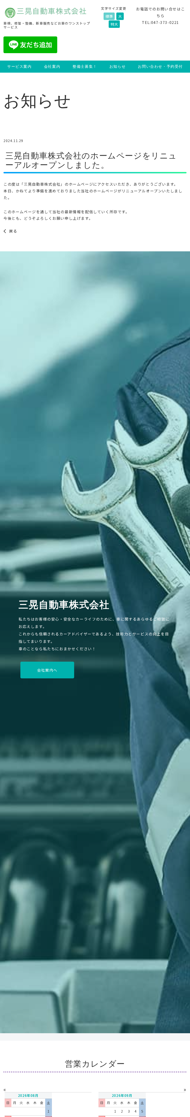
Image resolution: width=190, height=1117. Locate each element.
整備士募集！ (85, 66)
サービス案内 (19, 66)
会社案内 (52, 66)
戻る (13, 231)
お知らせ (117, 66)
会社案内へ (47, 670)
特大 (114, 24)
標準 (109, 16)
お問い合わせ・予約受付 (160, 66)
